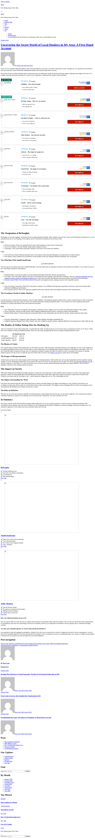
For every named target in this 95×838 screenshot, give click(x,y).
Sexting (6, 27)
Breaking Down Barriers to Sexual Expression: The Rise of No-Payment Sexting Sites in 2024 (30, 674)
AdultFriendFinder (8, 536)
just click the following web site (83, 361)
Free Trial (3, 478)
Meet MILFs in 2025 (10, 743)
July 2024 (7, 789)
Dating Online (8, 758)
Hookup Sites (8, 22)
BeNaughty (5, 467)
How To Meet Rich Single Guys (13, 745)
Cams (6, 29)
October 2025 (8, 781)
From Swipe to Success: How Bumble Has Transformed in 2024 (21, 696)
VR (5, 30)
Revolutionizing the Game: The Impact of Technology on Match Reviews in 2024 (26, 717)
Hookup (6, 760)
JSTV (2, 4)
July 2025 (7, 786)
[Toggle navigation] (1, 11)
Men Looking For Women (12, 742)
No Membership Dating (11, 748)
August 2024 (8, 787)
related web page (55, 352)
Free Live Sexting (9, 747)
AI (5, 25)
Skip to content (5, 1)
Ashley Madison (7, 604)
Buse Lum (20, 65)
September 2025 (9, 782)
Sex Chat (7, 763)
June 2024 (7, 791)
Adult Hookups (8, 756)
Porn (5, 24)
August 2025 (8, 784)
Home (6, 20)
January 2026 (8, 779)
